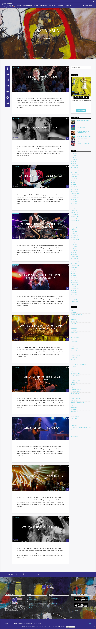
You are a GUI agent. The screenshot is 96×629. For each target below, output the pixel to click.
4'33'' (72, 310)
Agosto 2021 (74, 267)
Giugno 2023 (74, 226)
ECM (72, 339)
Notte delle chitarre (75, 380)
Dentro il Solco (74, 332)
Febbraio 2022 (74, 256)
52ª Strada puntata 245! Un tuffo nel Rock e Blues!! (84, 142)
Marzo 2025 (74, 186)
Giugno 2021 (74, 271)
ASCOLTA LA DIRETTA (89, 5)
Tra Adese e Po (74, 425)
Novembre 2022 (75, 239)
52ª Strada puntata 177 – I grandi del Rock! (41, 176)
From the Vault (74, 348)
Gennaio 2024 (74, 212)
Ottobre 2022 (74, 241)
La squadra (53, 5)
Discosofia (73, 335)
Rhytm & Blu (74, 405)
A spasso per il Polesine (76, 314)
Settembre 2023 (75, 220)
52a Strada (16, 67)
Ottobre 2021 (74, 263)
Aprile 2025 (73, 184)
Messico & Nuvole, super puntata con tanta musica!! (84, 121)
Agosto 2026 (74, 154)
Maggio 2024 (74, 205)
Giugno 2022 (74, 248)
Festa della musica (75, 344)
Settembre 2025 (75, 174)
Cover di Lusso (74, 328)
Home (19, 5)
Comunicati (73, 323)
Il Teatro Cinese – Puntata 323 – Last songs (83, 126)
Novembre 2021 (75, 262)
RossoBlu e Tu (74, 411)
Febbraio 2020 (74, 301)
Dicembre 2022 (74, 237)
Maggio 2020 (74, 296)
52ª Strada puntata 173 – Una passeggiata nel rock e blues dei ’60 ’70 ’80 (41, 327)
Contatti (69, 5)
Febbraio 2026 (74, 165)
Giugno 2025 (74, 180)
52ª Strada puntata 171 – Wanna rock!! (41, 428)
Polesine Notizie (75, 393)
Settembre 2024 (75, 197)
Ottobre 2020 (74, 286)
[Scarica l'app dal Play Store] (81, 599)
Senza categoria (75, 416)
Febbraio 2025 (74, 188)
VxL (72, 434)
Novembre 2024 (75, 193)
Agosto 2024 (74, 199)
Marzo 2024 (74, 209)
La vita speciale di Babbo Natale (79, 364)
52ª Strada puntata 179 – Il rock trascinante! (41, 78)
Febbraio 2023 (74, 233)
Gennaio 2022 (74, 258)
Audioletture (74, 321)
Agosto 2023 (74, 222)
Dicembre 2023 (74, 214)
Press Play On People (76, 398)
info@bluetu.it (54, 603)
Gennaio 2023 (74, 235)
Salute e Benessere (75, 414)
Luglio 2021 (74, 269)
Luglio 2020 (74, 292)
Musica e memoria (75, 375)
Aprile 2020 (73, 298)
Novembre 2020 (75, 284)
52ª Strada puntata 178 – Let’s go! (41, 128)
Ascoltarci (73, 319)
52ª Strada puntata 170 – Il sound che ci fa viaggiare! (41, 477)
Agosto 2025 (74, 176)
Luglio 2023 (74, 224)
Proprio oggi (74, 400)
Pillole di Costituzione (76, 389)
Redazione (15, 89)
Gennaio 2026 (74, 167)
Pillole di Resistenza (75, 391)
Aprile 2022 (73, 252)
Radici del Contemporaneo (77, 402)
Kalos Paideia (74, 359)
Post (72, 396)
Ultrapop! (73, 429)
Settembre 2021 (75, 265)
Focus (72, 346)
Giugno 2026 (74, 157)
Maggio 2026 (74, 159)
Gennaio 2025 (74, 190)
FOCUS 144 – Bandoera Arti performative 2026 (83, 132)
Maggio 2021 (74, 273)
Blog (37, 5)
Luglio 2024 (74, 201)
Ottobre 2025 (74, 172)
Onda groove (74, 382)
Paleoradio (73, 384)
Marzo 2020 (74, 300)
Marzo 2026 (74, 163)
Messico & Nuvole (75, 373)
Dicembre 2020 (74, 282)
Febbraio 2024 (74, 210)
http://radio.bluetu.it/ (56, 598)
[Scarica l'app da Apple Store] (81, 605)
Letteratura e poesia (76, 369)
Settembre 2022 (75, 243)
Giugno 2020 (74, 294)
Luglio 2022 (74, 246)
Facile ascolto (74, 341)
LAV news (73, 366)
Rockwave (73, 409)
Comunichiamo (74, 326)
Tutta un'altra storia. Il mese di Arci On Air (81, 427)
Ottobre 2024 (74, 195)
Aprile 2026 (73, 161)
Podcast (61, 5)
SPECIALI (73, 423)
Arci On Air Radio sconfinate (78, 317)
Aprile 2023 (73, 229)
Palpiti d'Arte (74, 387)
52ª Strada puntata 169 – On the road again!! (41, 528)
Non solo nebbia (75, 378)
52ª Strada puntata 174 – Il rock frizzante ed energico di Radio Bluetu (41, 276)
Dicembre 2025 (74, 169)
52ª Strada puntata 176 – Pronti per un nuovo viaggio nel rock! (41, 225)
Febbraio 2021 (74, 279)
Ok (67, 626)
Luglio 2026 (74, 155)
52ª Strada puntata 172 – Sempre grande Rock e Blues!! (41, 378)
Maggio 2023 (74, 227)
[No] (94, 627)
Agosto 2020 (74, 290)
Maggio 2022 (74, 250)
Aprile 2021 (73, 275)
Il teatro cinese (74, 357)
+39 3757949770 (55, 601)
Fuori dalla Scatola (75, 350)
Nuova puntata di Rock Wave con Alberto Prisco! (84, 137)
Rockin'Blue (74, 407)
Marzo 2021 (74, 277)
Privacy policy (72, 626)
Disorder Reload (75, 337)
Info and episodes (81, 110)
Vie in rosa (73, 432)
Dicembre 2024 (74, 191)
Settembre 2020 (75, 288)
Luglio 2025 (74, 178)
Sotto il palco (74, 420)
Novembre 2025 (75, 171)
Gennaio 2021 (74, 281)
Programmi (44, 5)
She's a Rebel (74, 418)
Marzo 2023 (74, 231)
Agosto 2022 (74, 244)
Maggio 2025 (74, 182)
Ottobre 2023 (74, 218)
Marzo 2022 (74, 254)
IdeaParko (73, 353)
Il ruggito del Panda (75, 355)
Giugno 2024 (74, 203)
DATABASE (73, 330)
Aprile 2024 (73, 207)
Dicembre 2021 (74, 260)
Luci (72, 371)
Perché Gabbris (28, 5)
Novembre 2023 (75, 216)
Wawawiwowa (74, 436)
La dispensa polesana (76, 362)
